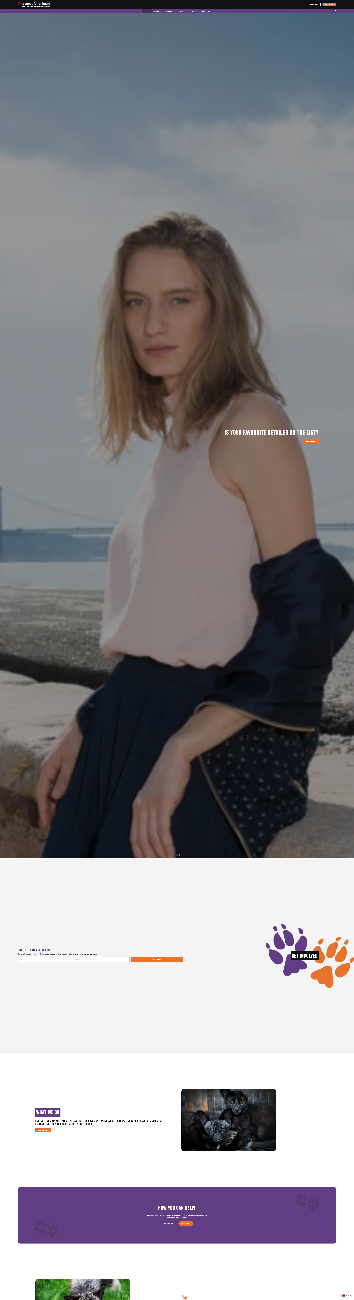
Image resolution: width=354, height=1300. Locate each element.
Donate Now (185, 1223)
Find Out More (43, 1130)
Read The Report (44, 444)
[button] (314, 4)
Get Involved (168, 1223)
